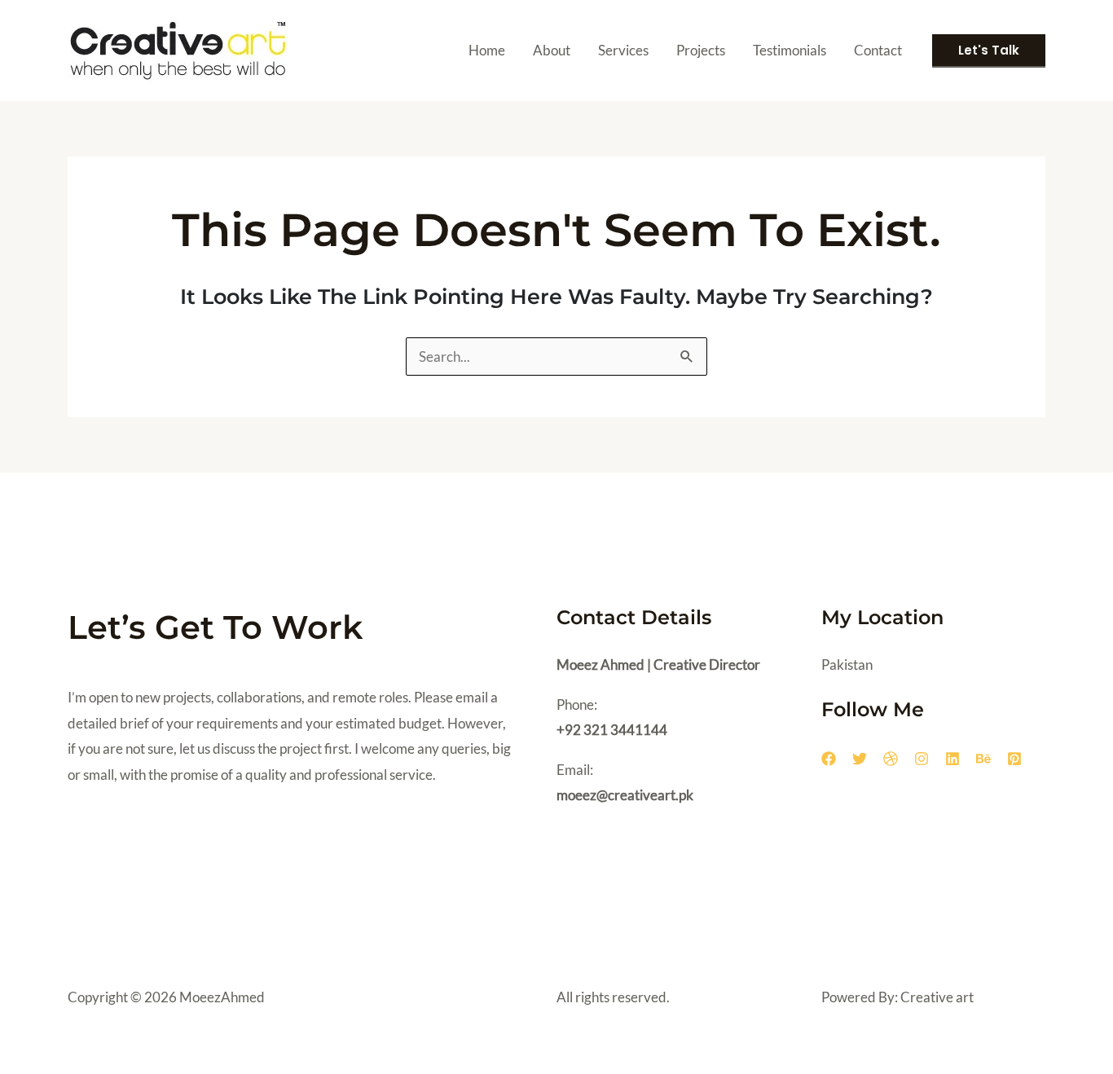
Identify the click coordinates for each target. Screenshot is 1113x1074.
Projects (700, 50)
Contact (878, 50)
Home (487, 50)
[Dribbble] (890, 758)
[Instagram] (921, 758)
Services (623, 50)
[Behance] (983, 758)
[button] (988, 51)
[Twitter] (859, 758)
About (551, 50)
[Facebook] (828, 758)
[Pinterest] (1014, 758)
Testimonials (789, 50)
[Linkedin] (952, 758)
